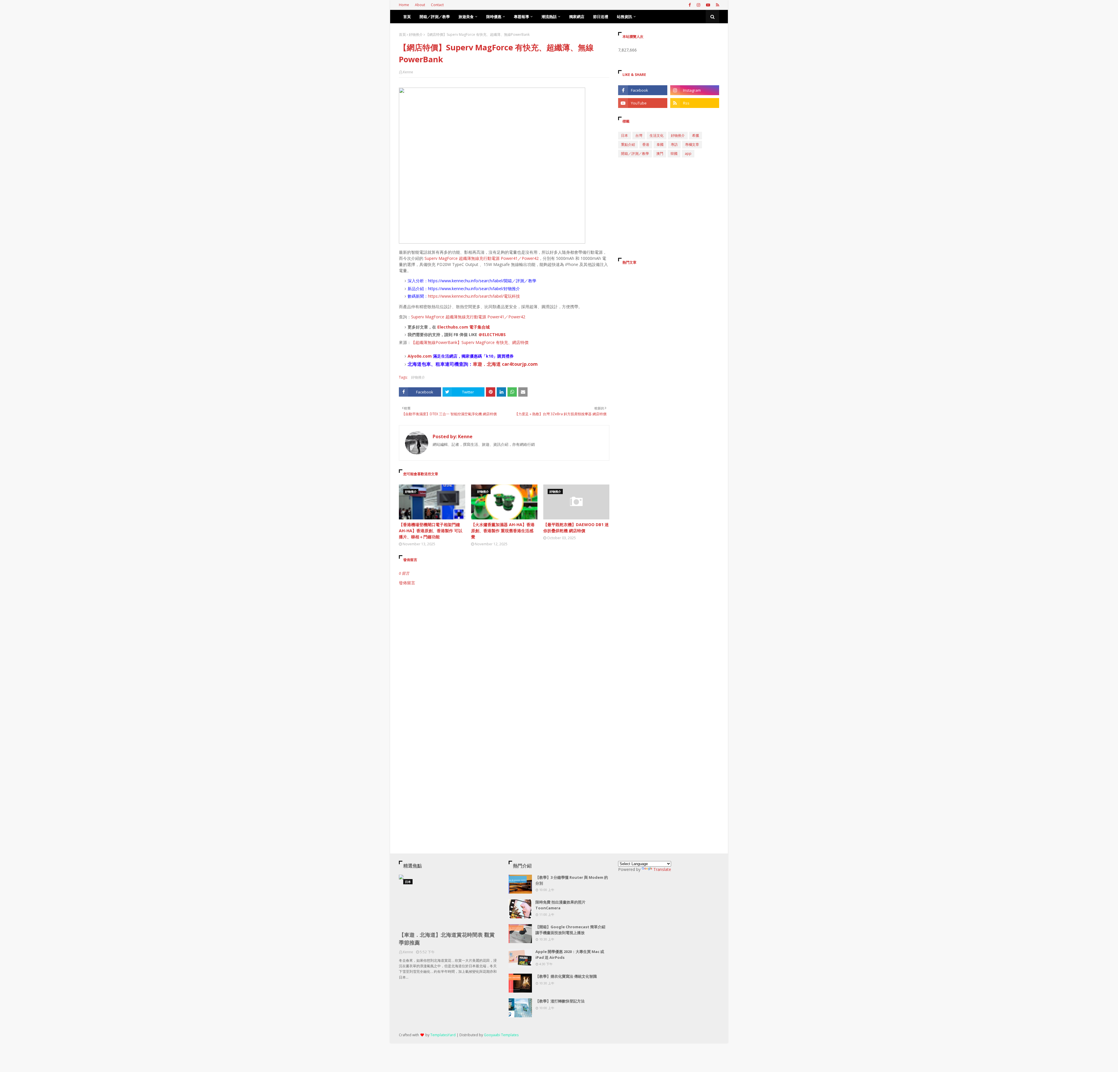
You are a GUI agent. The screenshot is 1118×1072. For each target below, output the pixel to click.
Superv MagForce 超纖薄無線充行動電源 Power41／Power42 (481, 258)
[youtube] (708, 5)
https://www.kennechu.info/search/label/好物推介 (474, 288)
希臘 (695, 135)
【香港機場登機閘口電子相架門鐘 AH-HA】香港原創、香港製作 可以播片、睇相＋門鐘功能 (430, 530)
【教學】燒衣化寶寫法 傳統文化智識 (566, 976)
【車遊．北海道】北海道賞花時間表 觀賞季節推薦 (447, 938)
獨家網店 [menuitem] (576, 16)
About (420, 4)
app (688, 153)
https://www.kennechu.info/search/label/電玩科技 (474, 296)
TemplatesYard (443, 1034)
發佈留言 (407, 582)
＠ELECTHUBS (492, 334)
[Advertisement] (504, 635)
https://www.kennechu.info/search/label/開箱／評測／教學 (482, 280)
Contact (437, 4)
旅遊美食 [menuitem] (466, 16)
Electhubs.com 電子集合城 (463, 327)
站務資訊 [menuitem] (624, 16)
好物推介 (416, 34)
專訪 (674, 144)
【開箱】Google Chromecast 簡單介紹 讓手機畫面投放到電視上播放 (570, 929)
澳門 (659, 153)
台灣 (638, 135)
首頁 (402, 34)
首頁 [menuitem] (407, 16)
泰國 (660, 144)
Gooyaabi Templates (501, 1034)
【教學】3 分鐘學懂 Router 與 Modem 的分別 (571, 880)
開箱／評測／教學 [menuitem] (435, 16)
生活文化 (657, 135)
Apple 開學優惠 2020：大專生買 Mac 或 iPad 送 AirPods (569, 954)
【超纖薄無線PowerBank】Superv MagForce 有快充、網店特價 (469, 342)
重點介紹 (628, 144)
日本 (624, 135)
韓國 (674, 153)
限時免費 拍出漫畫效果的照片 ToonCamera (560, 905)
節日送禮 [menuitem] (600, 16)
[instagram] (698, 5)
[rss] (716, 5)
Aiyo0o (415, 356)
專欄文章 (692, 144)
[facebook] (689, 5)
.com (427, 356)
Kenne (408, 72)
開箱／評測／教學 (635, 153)
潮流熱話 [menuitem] (549, 16)
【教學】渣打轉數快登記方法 (560, 1001)
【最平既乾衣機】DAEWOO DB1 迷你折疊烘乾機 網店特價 (576, 527)
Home (404, 4)
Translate (662, 869)
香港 (645, 144)
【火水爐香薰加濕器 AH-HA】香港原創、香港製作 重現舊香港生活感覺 (503, 530)
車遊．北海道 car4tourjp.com (505, 364)
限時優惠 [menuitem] (493, 16)
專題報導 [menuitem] (521, 16)
